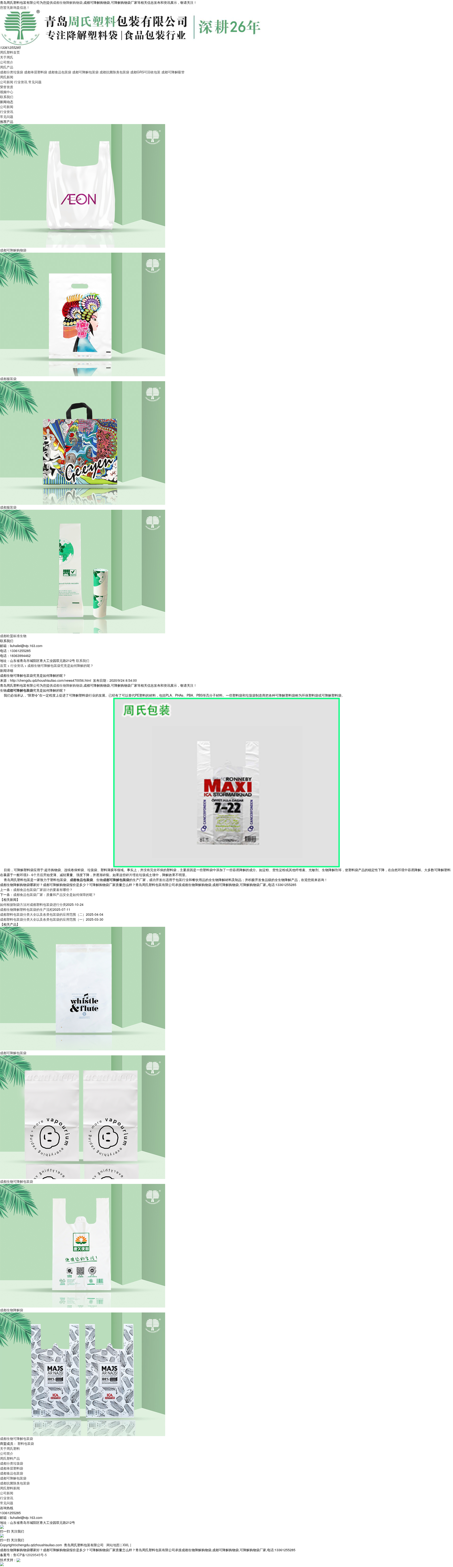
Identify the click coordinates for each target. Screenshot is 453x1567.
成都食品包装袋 (59, 72)
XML (125, 1544)
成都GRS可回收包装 (145, 72)
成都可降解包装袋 (85, 72)
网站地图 (113, 1544)
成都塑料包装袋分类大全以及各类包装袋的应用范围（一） (43, 919)
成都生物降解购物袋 (68, 2)
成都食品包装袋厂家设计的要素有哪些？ (43, 889)
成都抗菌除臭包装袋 (114, 72)
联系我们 (6, 96)
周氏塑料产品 (10, 1458)
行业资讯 (20, 81)
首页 (3, 665)
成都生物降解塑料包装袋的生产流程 (26, 909)
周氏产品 (6, 67)
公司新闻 (6, 81)
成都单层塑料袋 (35, 72)
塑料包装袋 (25, 1443)
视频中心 (6, 91)
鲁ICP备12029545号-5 (30, 1554)
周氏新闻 (6, 77)
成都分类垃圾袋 (11, 72)
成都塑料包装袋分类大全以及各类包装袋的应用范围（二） (43, 914)
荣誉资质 (6, 86)
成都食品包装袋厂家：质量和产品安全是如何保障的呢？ (54, 894)
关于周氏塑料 (10, 1448)
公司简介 (6, 62)
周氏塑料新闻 (10, 1488)
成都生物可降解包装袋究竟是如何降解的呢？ (60, 665)
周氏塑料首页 (10, 52)
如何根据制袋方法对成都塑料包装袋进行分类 (33, 904)
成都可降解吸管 (173, 72)
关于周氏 (6, 57)
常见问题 (35, 81)
